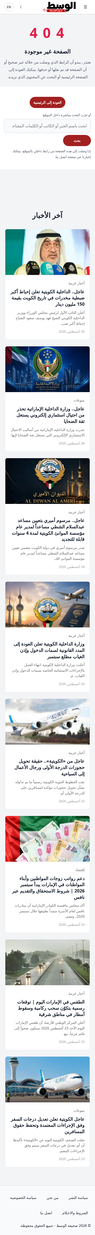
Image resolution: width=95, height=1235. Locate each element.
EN (9, 7)
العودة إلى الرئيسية (47, 102)
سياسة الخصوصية (23, 1197)
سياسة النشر (78, 1197)
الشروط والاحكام (75, 1212)
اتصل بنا (46, 1212)
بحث (77, 140)
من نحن (53, 1197)
